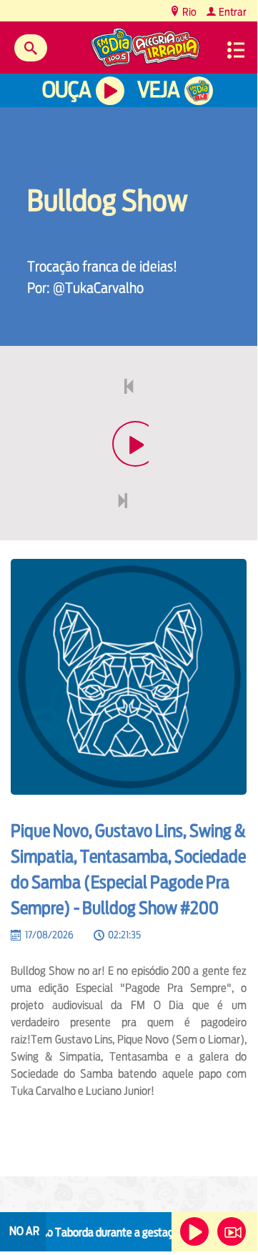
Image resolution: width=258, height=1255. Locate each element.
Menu (235, 50)
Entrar (232, 12)
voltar (124, 420)
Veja (158, 89)
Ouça (66, 89)
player (128, 478)
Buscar (30, 47)
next (124, 535)
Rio (188, 12)
